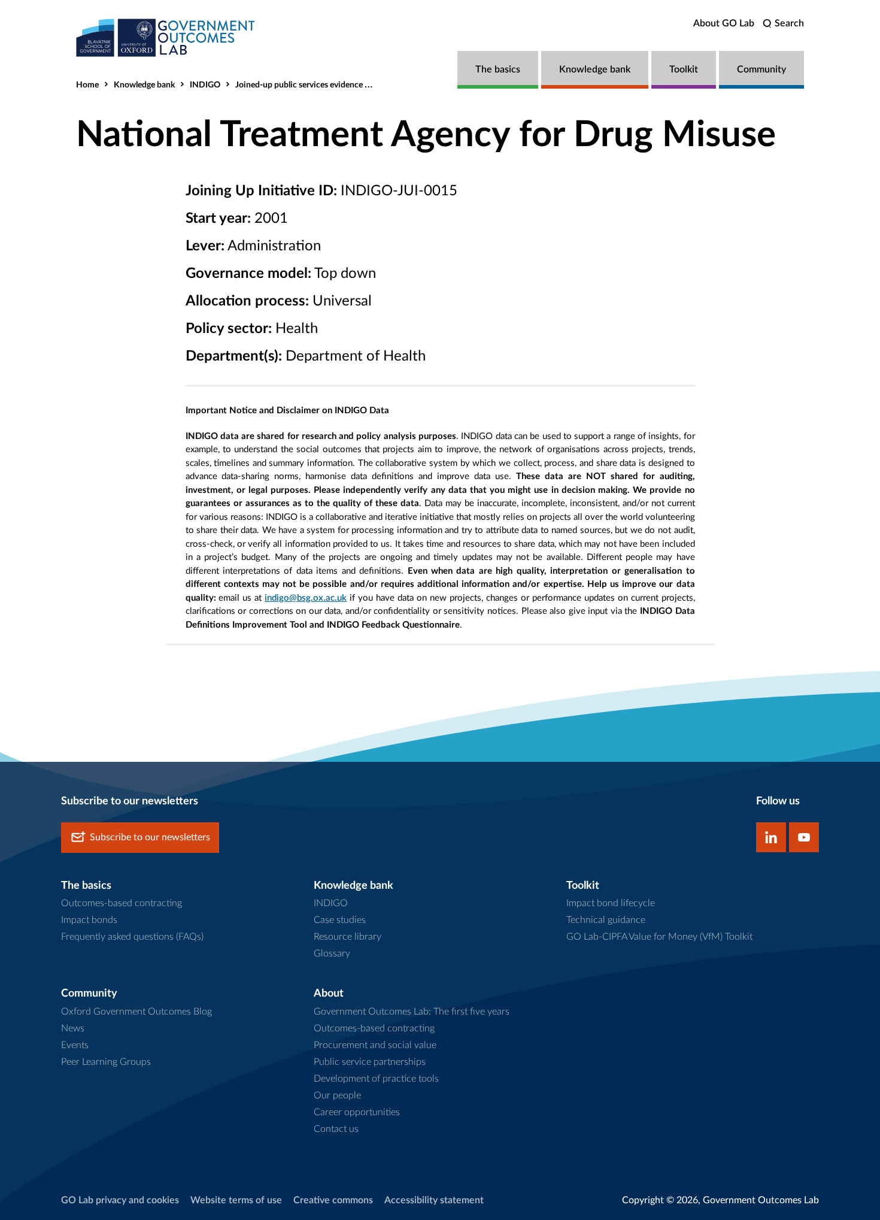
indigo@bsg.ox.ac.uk (306, 598)
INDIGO (205, 85)
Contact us (336, 1129)
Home (87, 85)
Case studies (340, 920)
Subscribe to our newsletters (150, 837)
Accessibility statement (434, 1200)
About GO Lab (723, 23)
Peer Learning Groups (106, 1062)
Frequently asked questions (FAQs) (132, 937)
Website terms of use (236, 1200)
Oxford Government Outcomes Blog (136, 1011)
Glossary (332, 953)
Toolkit (683, 69)
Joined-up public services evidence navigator (317, 85)
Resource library (347, 937)
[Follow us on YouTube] (804, 837)
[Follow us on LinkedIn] (771, 837)
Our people (337, 1095)
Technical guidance (605, 920)
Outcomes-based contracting (121, 903)
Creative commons (333, 1200)
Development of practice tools (376, 1078)
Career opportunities (357, 1112)
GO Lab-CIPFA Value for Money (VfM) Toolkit (659, 937)
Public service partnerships (370, 1062)
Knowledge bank (594, 69)
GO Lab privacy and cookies (120, 1200)
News (72, 1028)
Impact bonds (89, 920)
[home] (166, 37)
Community (761, 69)
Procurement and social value (375, 1045)
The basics (497, 69)
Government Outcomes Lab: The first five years (411, 1011)
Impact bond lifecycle (610, 903)
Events (75, 1045)
